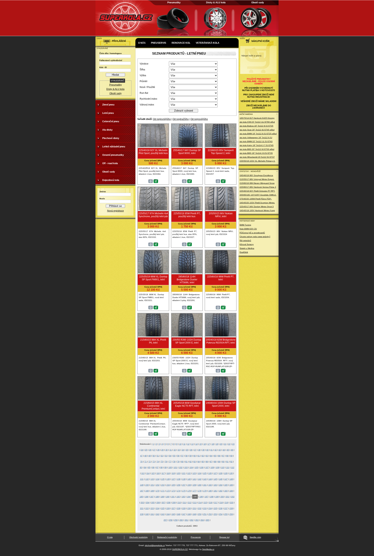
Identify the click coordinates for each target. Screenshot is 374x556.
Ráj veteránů (245, 240)
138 (178, 479)
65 (215, 456)
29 (162, 450)
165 (226, 485)
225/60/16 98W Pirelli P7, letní (220, 278)
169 (152, 491)
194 (189, 497)
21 (225, 444)
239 (142, 514)
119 (173, 473)
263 (197, 520)
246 (178, 514)
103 (186, 467)
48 (145, 456)
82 (190, 461)
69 (231, 456)
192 (178, 497)
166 (231, 485)
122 (189, 473)
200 (222, 497)
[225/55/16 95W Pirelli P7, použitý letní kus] (187, 209)
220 (231, 502)
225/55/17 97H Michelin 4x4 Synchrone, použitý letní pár (153, 215)
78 (174, 461)
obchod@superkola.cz (155, 545)
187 (152, 497)
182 (220, 491)
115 (153, 473)
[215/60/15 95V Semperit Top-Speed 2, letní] (220, 146)
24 (142, 450)
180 (210, 491)
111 (227, 467)
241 (152, 514)
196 (201, 497)
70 (141, 461)
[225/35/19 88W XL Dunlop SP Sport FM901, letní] (153, 272)
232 (199, 508)
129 (226, 473)
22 (229, 444)
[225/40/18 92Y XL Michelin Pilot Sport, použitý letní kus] (153, 146)
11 (184, 444)
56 (178, 456)
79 (178, 461)
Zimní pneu (108, 104)
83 (194, 461)
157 (184, 485)
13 (192, 444)
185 (141, 497)
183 (226, 491)
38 (199, 450)
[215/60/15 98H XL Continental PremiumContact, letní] (153, 399)
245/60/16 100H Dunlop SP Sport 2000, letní (220, 404)
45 (228, 450)
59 (190, 456)
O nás (142, 43)
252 (210, 514)
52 (162, 456)
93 (141, 467)
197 (206, 497)
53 (166, 456)
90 (223, 461)
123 (194, 473)
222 (147, 508)
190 (167, 497)
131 (142, 479)
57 (182, 456)
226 (168, 508)
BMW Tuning (245, 225)
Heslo (102, 198)
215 (205, 502)
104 (191, 467)
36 (191, 450)
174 (178, 491)
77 (170, 461)
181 (215, 491)
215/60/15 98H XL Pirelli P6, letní (153, 341)
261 (186, 520)
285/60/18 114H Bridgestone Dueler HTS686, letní (187, 279)
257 (165, 520)
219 (226, 502)
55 (174, 456)
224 (157, 508)
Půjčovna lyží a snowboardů (252, 233)
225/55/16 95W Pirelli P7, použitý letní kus (187, 215)
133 (152, 479)
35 (187, 450)
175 (184, 491)
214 (200, 502)
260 (181, 520)
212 (189, 502)
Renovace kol (181, 43)
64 (211, 456)
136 (168, 479)
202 (233, 497)
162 (210, 485)
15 (200, 444)
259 (176, 520)
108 (212, 467)
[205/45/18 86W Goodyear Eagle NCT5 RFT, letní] (187, 399)
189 (162, 497)
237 (226, 508)
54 (170, 456)
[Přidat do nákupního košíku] (155, 182)
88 (215, 461)
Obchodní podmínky (138, 537)
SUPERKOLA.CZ (180, 549)
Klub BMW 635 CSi (248, 229)
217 (216, 502)
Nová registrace (115, 210)
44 (224, 450)
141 (194, 479)
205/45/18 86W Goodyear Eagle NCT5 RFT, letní (187, 404)
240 (147, 514)
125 (204, 473)
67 (223, 456)
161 (205, 485)
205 (153, 502)
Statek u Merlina (247, 248)
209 (174, 502)
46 (232, 450)
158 (189, 485)
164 (220, 485)
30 (166, 450)
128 (220, 473)
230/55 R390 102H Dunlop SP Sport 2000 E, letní (187, 341)
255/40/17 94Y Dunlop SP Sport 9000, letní (187, 152)
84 (199, 461)
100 (170, 467)
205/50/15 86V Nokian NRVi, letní (221, 215)
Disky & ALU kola (216, 2)
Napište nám (255, 537)
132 (147, 479)
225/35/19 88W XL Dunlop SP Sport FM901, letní (153, 278)
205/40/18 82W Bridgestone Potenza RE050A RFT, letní (221, 341)
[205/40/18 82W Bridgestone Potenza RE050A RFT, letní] (220, 335)
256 (231, 514)
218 (221, 502)
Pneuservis (158, 43)
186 (146, 497)
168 (147, 491)
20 (221, 444)
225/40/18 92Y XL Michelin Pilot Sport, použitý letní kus (153, 152)
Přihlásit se (115, 206)
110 (222, 467)
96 (153, 467)
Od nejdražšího (181, 119)
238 (231, 508)
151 (152, 485)
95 (149, 467)
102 (181, 467)
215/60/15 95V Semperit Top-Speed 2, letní (221, 152)
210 (179, 502)
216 (210, 502)
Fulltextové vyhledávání (110, 60)
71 (145, 461)
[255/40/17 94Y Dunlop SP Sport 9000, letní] (187, 146)
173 (173, 491)
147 (226, 479)
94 (145, 467)
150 (147, 485)
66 (219, 456)
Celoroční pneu (110, 121)
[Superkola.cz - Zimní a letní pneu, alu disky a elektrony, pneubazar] (126, 36)
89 (219, 461)
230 (189, 508)
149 (142, 485)
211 (184, 502)
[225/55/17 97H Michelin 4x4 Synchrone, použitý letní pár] (153, 209)
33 (179, 450)
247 (184, 514)
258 (170, 520)
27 (154, 450)
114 (148, 473)
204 (147, 502)
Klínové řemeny (247, 244)
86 (207, 461)
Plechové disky (110, 138)
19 (217, 444)
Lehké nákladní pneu (113, 146)
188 (157, 497)
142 (199, 479)
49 (149, 456)
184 (231, 491)
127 (215, 473)
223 (152, 508)
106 (202, 467)
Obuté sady (257, 2)
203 (142, 502)
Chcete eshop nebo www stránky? (255, 237)
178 (199, 491)
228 (178, 508)
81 (186, 461)
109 (217, 467)
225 (163, 508)
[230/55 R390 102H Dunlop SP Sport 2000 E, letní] (187, 335)
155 (173, 485)
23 (233, 444)
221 (142, 508)
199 (217, 497)
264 (202, 520)
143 (205, 479)
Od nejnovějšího (199, 119)
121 (183, 473)
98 (161, 467)
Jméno (102, 191)
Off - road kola (110, 163)
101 (175, 467)
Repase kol (224, 537)
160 (199, 485)
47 (141, 456)
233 (205, 508)
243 (163, 514)
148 (231, 479)
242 (157, 514)
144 (210, 479)
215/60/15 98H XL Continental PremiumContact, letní (153, 406)
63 (207, 456)
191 (173, 497)
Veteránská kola (207, 43)
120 (178, 473)
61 (199, 456)
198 (211, 497)
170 (157, 491)
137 (173, 479)
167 (142, 491)
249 (194, 514)
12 (188, 444)
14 (196, 444)
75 (162, 461)
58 (186, 456)
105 (196, 467)
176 (189, 491)
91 (227, 461)
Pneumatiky (174, 2)
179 (205, 491)
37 (195, 450)
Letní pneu (108, 113)
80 (182, 461)
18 (213, 444)
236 (220, 508)
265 (207, 520)
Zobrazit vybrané (183, 110)
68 (227, 456)
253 (215, 514)
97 (157, 467)
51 (158, 456)
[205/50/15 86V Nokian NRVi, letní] (220, 209)
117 (163, 473)
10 (180, 444)
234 (210, 508)
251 (205, 514)
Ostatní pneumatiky (113, 155)
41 (211, 450)
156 (178, 485)
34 (183, 450)
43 (220, 450)
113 (143, 473)
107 (207, 467)
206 (158, 502)
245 (173, 514)
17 (209, 444)
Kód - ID (103, 67)
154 (168, 485)
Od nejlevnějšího (162, 119)
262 (191, 520)
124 (199, 473)
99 (165, 467)
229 (184, 508)
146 (220, 479)
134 (157, 479)
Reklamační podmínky (167, 537)
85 (203, 461)
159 (194, 485)
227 (173, 508)
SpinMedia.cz (208, 549)
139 (184, 479)
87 (211, 461)
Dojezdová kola (110, 180)
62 (203, 456)
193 (183, 497)
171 (163, 491)
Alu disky (107, 129)
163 (215, 485)
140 (189, 479)
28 (158, 450)
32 (175, 450)
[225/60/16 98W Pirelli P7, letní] (220, 272)
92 (231, 461)
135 (163, 479)
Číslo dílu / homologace (110, 53)
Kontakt (143, 54)
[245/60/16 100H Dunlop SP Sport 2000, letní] (220, 399)
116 (158, 473)
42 (215, 450)
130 (231, 473)
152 (157, 485)
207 (163, 502)
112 (232, 467)
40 (207, 450)
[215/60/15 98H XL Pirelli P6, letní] (153, 335)
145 (215, 479)
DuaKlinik (244, 252)
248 (189, 514)
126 (210, 473)
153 (163, 485)
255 (226, 514)
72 (149, 461)
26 (150, 450)
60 (194, 456)
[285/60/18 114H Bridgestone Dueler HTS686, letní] (187, 272)
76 (166, 461)
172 (168, 491)
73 (154, 461)
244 (168, 514)
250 (199, 514)
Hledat (115, 74)
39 (203, 450)
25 (146, 450)
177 (194, 491)
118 (168, 473)
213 (195, 502)
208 (168, 502)
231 (194, 508)
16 (205, 444)
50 (154, 456)
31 (170, 450)
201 (227, 497)
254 (220, 514)
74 (158, 461)
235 (215, 508)
